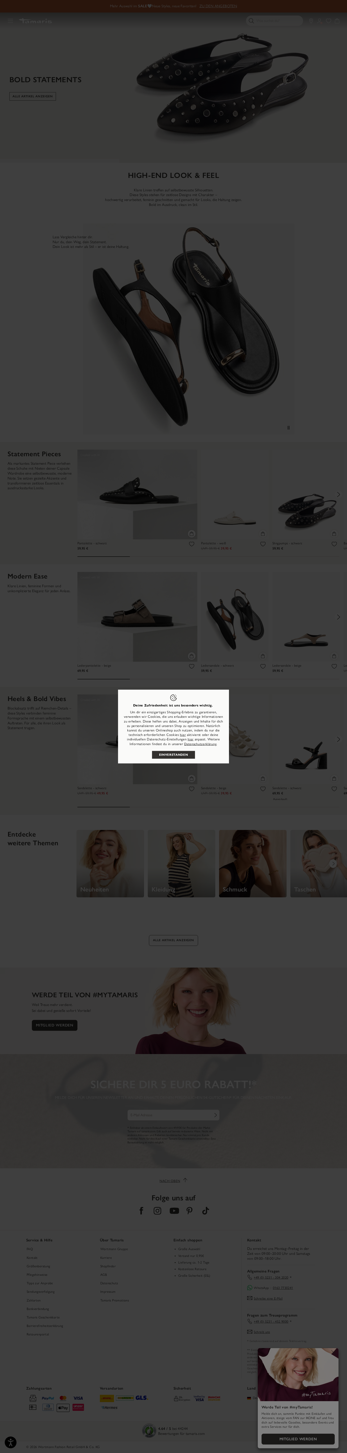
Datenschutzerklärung (200, 744)
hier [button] (191, 739)
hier (183, 735)
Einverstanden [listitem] (173, 754)
